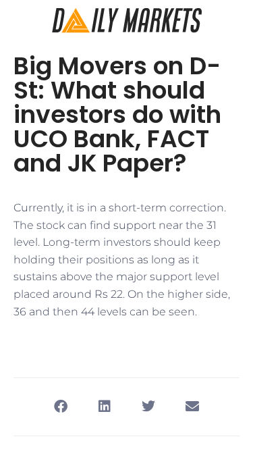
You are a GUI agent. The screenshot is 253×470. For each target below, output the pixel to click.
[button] (61, 407)
